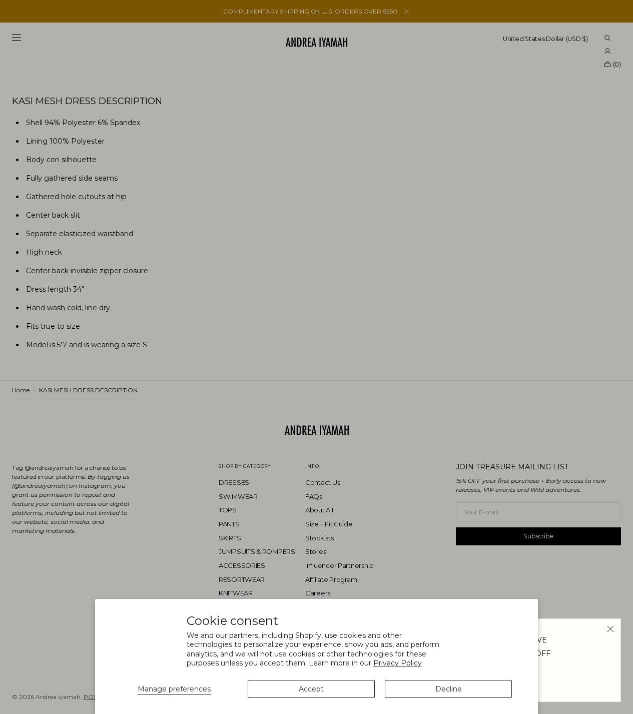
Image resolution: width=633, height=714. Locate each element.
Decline (448, 688)
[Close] (610, 629)
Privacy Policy (397, 662)
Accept (311, 688)
